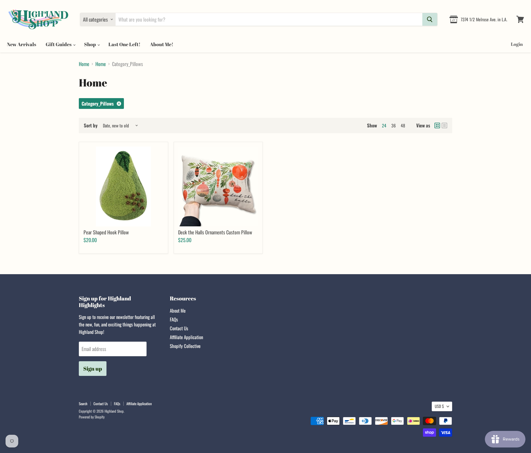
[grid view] (437, 125)
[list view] (444, 125)
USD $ (439, 406)
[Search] (429, 19)
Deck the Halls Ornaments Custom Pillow (215, 232)
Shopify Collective (185, 345)
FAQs (174, 319)
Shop (90, 44)
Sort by (91, 125)
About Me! (161, 44)
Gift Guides (59, 44)
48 (403, 125)
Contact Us (179, 328)
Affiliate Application (186, 337)
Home (84, 64)
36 (393, 125)
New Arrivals (21, 44)
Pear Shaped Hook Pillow (106, 232)
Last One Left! (124, 44)
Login (517, 44)
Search (83, 403)
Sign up (92, 368)
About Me (178, 310)
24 (384, 125)
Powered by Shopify (92, 417)
